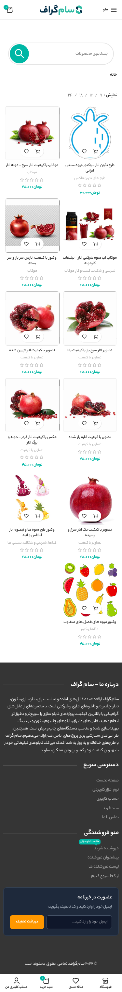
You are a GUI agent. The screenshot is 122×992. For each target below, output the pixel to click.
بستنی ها (14, 543)
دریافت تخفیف (27, 922)
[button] (95, 151)
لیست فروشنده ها (103, 866)
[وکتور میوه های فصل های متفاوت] (90, 590)
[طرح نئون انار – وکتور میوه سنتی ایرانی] (90, 133)
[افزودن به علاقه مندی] (84, 151)
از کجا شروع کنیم (105, 876)
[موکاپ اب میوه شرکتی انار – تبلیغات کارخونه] (90, 226)
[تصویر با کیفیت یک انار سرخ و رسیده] (90, 497)
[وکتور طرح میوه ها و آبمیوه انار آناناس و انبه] (32, 497)
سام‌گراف (77, 963)
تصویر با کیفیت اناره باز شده (90, 437)
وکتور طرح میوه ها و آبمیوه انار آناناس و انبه (32, 533)
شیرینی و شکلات (103, 271)
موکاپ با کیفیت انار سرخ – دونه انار (32, 165)
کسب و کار (82, 271)
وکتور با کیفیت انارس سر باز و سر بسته (32, 261)
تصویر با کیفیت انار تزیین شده (32, 351)
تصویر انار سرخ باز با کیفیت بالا (89, 351)
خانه (113, 74)
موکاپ (32, 172)
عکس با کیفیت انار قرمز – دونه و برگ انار (32, 440)
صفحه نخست (107, 780)
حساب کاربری (108, 798)
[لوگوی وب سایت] (61, 9)
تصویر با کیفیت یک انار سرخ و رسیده (90, 533)
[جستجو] (19, 53)
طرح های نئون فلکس (89, 178)
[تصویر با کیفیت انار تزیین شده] (32, 318)
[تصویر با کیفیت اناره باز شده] (90, 405)
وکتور (85, 629)
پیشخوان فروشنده (103, 857)
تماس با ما (110, 817)
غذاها (52, 543)
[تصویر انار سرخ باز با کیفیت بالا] (90, 318)
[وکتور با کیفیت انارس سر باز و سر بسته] (32, 226)
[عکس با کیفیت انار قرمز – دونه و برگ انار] (32, 405)
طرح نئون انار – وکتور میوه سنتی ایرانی (90, 168)
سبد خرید (111, 808)
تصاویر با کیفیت (90, 358)
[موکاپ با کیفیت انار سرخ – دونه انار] (32, 133)
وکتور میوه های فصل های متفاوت (89, 622)
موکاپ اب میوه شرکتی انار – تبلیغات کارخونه (90, 261)
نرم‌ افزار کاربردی (105, 789)
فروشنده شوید (99, 848)
